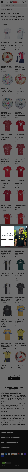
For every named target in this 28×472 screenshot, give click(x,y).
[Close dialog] (26, 227)
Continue (7, 239)
